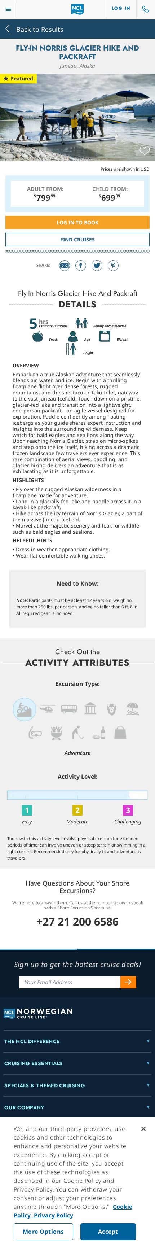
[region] (77, 1181)
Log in (121, 8)
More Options (43, 1232)
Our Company (24, 1107)
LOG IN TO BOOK (77, 222)
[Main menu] (8, 9)
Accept (108, 1232)
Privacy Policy (52, 1215)
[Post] (64, 265)
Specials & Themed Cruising (44, 1085)
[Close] (143, 1129)
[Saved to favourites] (145, 151)
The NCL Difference (31, 1041)
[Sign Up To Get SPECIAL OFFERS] (128, 982)
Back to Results (38, 28)
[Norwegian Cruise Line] (77, 9)
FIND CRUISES (77, 239)
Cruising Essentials (33, 1063)
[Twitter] (97, 265)
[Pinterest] (113, 265)
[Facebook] (80, 265)
